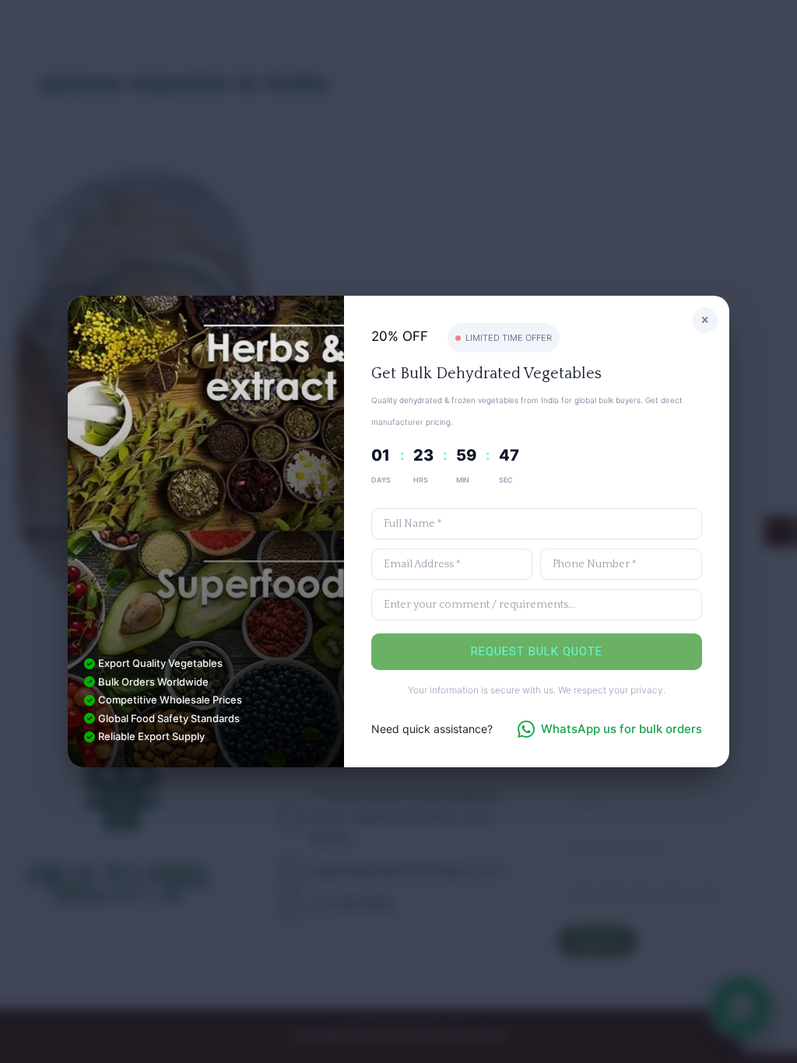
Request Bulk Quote (536, 651)
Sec (506, 479)
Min (462, 479)
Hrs (420, 479)
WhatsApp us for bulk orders (621, 728)
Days (381, 479)
